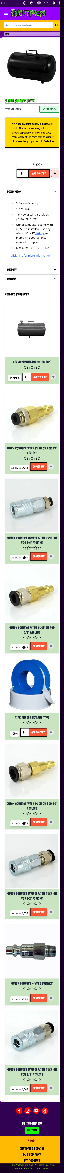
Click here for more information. (31, 255)
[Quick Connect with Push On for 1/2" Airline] (30, 765)
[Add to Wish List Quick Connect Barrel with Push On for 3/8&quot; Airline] (49, 1069)
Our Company (30, 1136)
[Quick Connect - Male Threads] (30, 938)
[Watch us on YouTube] (34, 1092)
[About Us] (24, 3)
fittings (40, 233)
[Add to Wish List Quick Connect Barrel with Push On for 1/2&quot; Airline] (49, 900)
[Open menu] (6, 13)
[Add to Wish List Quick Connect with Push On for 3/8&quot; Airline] (49, 646)
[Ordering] (32, 3)
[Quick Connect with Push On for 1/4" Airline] (30, 425)
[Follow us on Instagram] (26, 1092)
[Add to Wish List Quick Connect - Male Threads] (49, 983)
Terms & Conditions (22, 1149)
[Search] (56, 25)
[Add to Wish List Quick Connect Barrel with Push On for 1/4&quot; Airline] (49, 560)
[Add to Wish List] (55, 173)
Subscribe (30, 1111)
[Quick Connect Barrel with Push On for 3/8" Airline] (30, 1020)
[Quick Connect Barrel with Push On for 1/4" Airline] (30, 511)
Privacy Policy (41, 1149)
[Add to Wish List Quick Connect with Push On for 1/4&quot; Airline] (49, 474)
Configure (37, 474)
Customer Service (30, 1130)
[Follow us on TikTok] (43, 1092)
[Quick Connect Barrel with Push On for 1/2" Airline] (30, 851)
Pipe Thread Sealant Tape (30, 713)
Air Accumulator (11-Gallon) (30, 367)
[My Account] (53, 3)
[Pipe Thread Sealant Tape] (30, 683)
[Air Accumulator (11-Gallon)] (30, 337)
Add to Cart (39, 173)
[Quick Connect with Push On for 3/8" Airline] (30, 597)
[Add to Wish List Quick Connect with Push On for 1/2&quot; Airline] (49, 814)
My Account (30, 1142)
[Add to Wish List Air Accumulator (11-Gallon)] (30, 389)
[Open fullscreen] (32, 68)
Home (7, 34)
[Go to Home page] (28, 13)
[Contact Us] (39, 3)
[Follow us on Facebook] (17, 1092)
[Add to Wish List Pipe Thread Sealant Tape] (49, 728)
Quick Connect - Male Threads (30, 968)
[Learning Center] (46, 3)
